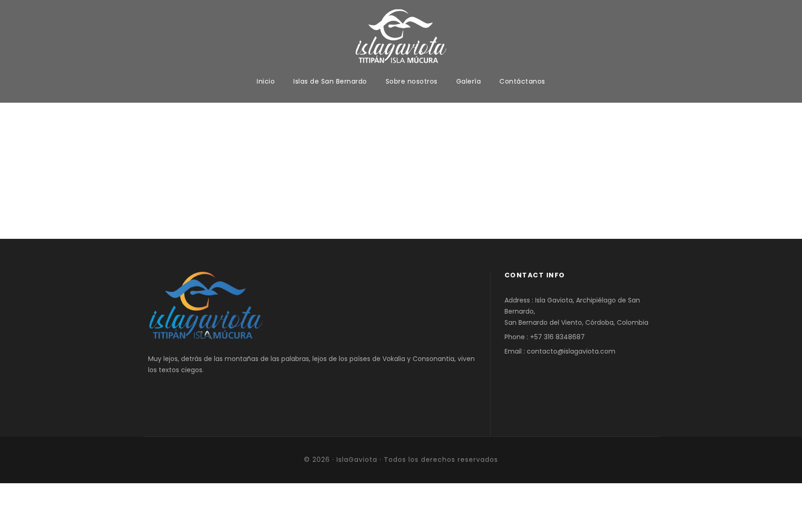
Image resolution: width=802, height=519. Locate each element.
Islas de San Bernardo (330, 81)
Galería (468, 81)
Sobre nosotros (412, 81)
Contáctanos (522, 81)
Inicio (266, 81)
